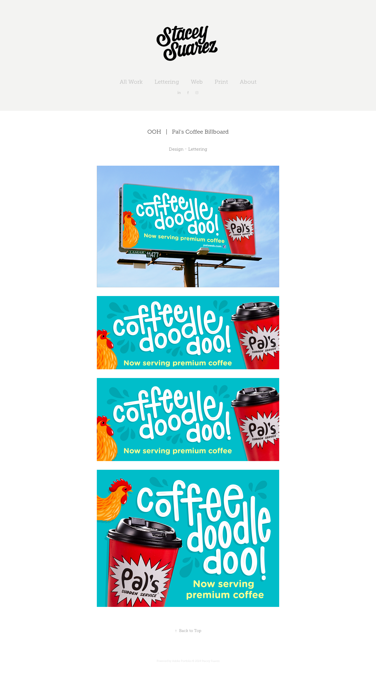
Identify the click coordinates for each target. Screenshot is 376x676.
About (248, 82)
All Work (131, 82)
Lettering (166, 82)
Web (197, 82)
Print (221, 82)
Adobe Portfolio (181, 660)
